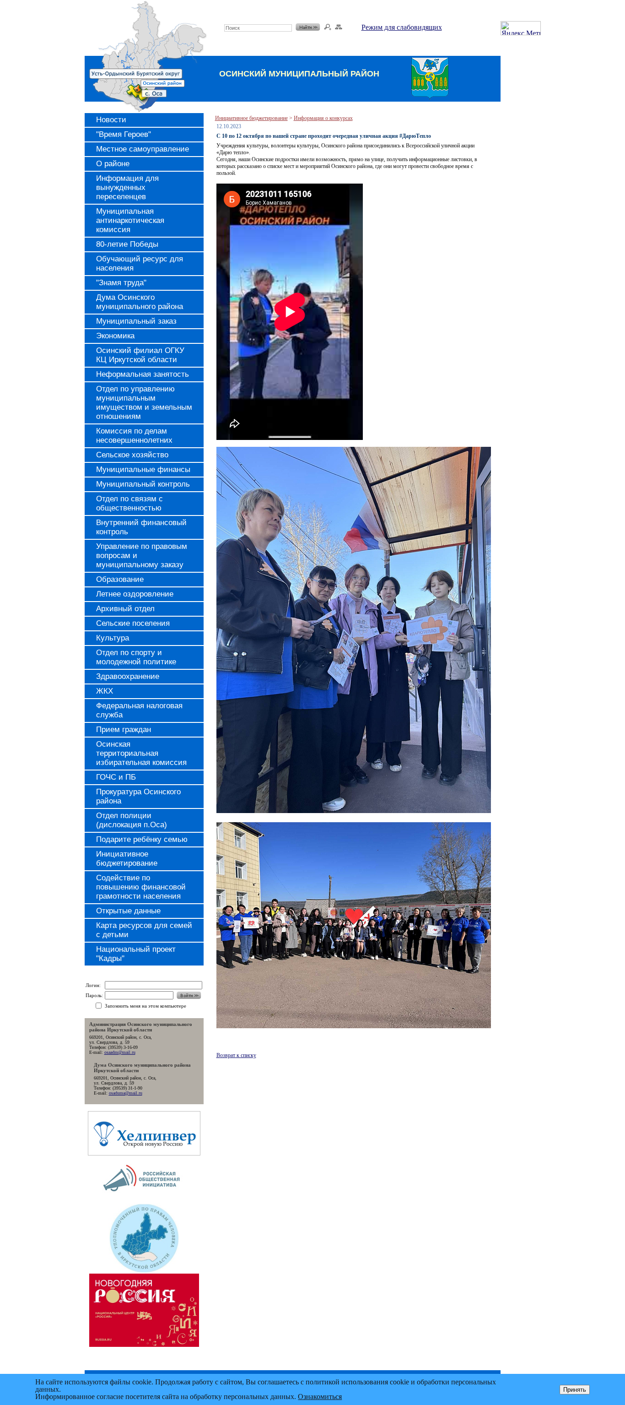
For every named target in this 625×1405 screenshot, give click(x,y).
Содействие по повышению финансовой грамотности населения (141, 887)
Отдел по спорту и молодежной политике (136, 657)
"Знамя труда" (121, 282)
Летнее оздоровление (134, 594)
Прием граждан (123, 729)
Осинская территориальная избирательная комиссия (141, 753)
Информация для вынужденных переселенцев (127, 187)
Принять (574, 1389)
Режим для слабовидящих (401, 27)
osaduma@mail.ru (125, 1093)
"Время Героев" (123, 134)
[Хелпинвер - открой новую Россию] (144, 1153)
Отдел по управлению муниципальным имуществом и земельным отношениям (144, 403)
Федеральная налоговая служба (139, 710)
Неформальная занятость (142, 374)
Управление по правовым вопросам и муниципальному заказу (141, 555)
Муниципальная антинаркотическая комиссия (130, 220)
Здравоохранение (127, 676)
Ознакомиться (320, 1396)
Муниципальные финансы (143, 469)
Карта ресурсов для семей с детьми (144, 930)
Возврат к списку (236, 1055)
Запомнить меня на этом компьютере (145, 1006)
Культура (112, 638)
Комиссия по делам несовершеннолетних (134, 436)
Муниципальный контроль (143, 484)
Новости (111, 119)
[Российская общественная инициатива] (144, 1200)
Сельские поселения (133, 623)
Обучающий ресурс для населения (139, 263)
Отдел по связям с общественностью (129, 503)
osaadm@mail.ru (119, 1052)
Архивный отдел (125, 608)
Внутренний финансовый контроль (141, 527)
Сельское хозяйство (132, 454)
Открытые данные (128, 910)
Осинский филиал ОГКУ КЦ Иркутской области (140, 355)
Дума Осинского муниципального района (139, 302)
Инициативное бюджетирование (126, 859)
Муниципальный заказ (136, 321)
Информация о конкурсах (323, 118)
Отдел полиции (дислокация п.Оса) (131, 820)
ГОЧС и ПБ (116, 777)
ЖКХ (104, 691)
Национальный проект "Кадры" (136, 954)
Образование (120, 579)
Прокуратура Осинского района (138, 796)
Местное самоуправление (142, 149)
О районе (112, 163)
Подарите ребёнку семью (142, 839)
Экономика (115, 335)
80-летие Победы (127, 244)
